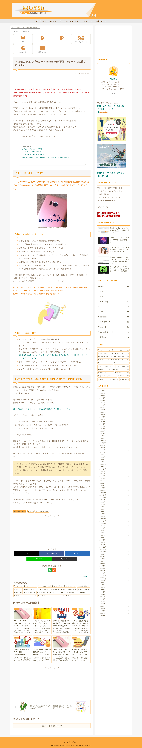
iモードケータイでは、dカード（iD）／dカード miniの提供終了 (46, 157)
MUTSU (113, 79)
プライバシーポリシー (71, 742)
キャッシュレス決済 (42, 511)
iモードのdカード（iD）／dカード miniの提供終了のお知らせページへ (41, 409)
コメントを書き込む (52, 726)
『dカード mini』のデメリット (35, 154)
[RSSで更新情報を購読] (54, 570)
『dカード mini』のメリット (34, 152)
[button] (64, 559)
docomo (17, 511)
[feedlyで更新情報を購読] (50, 570)
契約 (24, 511)
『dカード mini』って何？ (32, 149)
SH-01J (32, 511)
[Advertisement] (52, 80)
